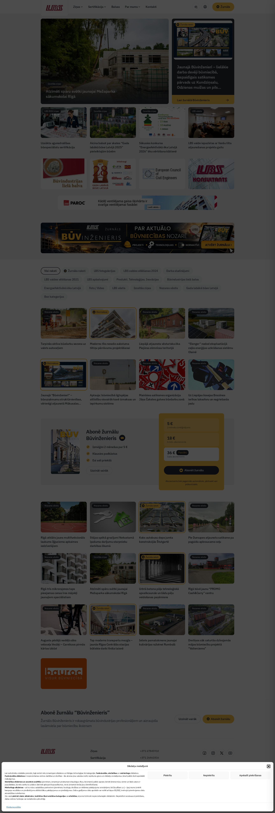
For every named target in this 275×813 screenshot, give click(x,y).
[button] (268, 766)
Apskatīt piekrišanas (250, 775)
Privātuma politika (13, 807)
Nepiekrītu (209, 775)
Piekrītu (167, 775)
